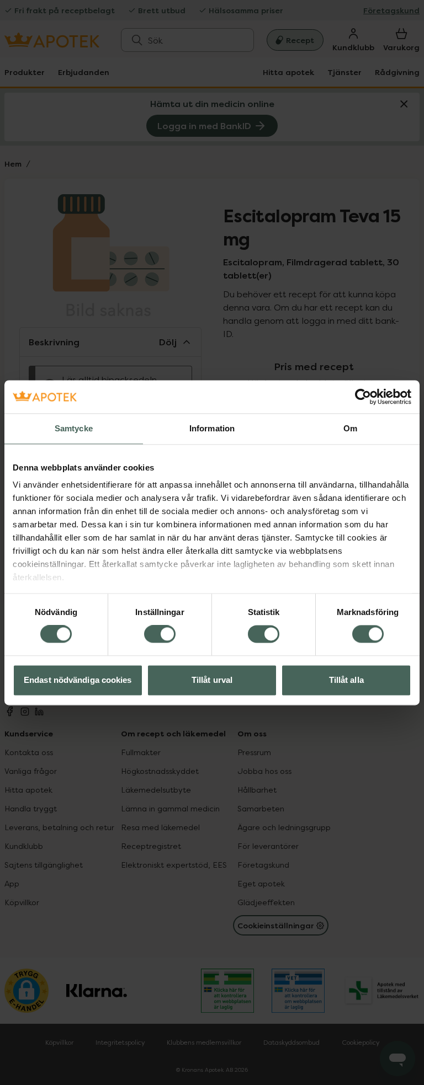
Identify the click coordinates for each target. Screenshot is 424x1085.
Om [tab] (350, 428)
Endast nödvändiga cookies (78, 680)
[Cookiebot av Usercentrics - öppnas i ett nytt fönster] (363, 396)
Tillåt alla (346, 680)
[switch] (160, 634)
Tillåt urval (212, 680)
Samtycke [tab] (74, 428)
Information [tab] (212, 428)
